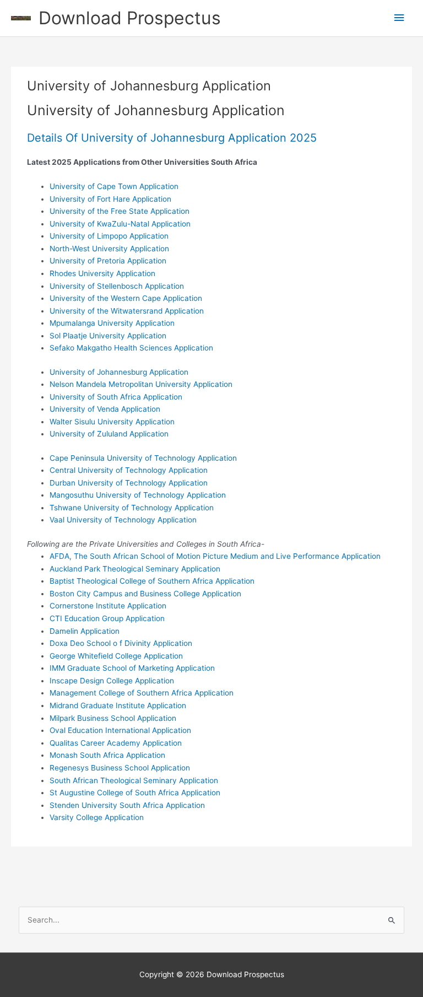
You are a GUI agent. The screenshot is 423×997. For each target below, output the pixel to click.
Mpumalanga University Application (112, 323)
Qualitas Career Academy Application (116, 743)
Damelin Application (85, 631)
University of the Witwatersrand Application (127, 310)
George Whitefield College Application (116, 655)
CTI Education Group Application (107, 618)
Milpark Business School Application (113, 718)
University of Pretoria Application (108, 260)
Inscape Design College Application (112, 680)
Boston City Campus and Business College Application (145, 593)
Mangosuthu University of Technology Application (138, 495)
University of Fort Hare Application (110, 199)
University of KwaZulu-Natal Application (120, 223)
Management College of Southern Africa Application (142, 692)
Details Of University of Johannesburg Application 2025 (172, 137)
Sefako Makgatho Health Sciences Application (131, 347)
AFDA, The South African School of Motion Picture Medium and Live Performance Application (215, 556)
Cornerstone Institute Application (108, 605)
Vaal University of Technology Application (123, 519)
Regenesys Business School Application (120, 767)
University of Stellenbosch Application (117, 286)
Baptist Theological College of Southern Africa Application (152, 580)
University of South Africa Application (116, 396)
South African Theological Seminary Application (134, 780)
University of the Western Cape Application (126, 298)
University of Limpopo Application (109, 235)
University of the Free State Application (119, 211)
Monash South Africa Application (107, 755)
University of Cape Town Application (114, 186)
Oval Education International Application (120, 730)
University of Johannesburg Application (119, 372)
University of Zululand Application (109, 433)
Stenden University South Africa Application (127, 805)
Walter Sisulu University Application (112, 421)
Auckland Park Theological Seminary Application (135, 568)
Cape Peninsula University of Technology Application (143, 458)
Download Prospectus (130, 18)
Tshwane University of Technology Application (132, 507)
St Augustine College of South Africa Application (135, 792)
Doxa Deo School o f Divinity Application (121, 643)
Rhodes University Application (102, 273)
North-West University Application (109, 248)
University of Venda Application (105, 409)
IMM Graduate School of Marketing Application (132, 668)
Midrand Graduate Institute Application (118, 705)
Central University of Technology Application (129, 470)
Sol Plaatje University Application (108, 335)
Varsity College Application (97, 817)
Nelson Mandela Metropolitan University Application (141, 384)
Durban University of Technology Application (129, 482)
